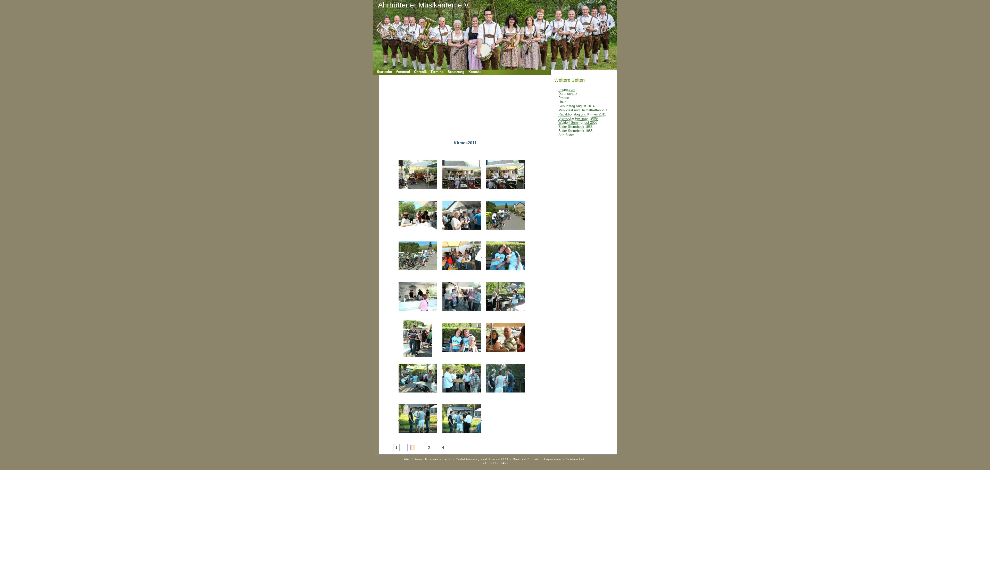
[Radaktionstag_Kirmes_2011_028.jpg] (418, 256)
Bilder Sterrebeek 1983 (575, 131)
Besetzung (456, 72)
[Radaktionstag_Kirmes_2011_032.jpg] (462, 296)
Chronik (420, 72)
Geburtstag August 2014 (576, 106)
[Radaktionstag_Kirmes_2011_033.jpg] (505, 296)
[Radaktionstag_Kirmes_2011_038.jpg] (462, 378)
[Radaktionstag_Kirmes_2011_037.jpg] (418, 378)
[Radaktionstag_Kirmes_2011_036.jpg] (505, 337)
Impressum (566, 89)
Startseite (384, 72)
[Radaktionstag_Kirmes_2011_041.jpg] (462, 418)
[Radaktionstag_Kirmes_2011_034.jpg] (418, 337)
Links (562, 102)
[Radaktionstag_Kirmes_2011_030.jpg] (505, 256)
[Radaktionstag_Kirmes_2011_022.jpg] (418, 174)
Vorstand (403, 72)
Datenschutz (567, 94)
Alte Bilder (566, 135)
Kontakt (474, 72)
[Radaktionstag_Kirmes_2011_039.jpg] (505, 378)
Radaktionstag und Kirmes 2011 (582, 114)
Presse (563, 98)
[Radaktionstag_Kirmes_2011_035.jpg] (462, 337)
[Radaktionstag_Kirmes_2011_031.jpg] (418, 296)
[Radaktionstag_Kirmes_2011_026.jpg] (462, 215)
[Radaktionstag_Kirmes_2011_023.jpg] (462, 174)
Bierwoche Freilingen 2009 (578, 118)
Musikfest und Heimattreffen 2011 (583, 110)
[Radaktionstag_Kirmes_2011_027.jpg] (505, 215)
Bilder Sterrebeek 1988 (575, 127)
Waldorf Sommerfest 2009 (577, 122)
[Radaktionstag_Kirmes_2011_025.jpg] (418, 215)
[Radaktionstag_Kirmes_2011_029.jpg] (462, 256)
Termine (437, 72)
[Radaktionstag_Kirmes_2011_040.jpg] (418, 418)
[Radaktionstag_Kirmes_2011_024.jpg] (505, 174)
